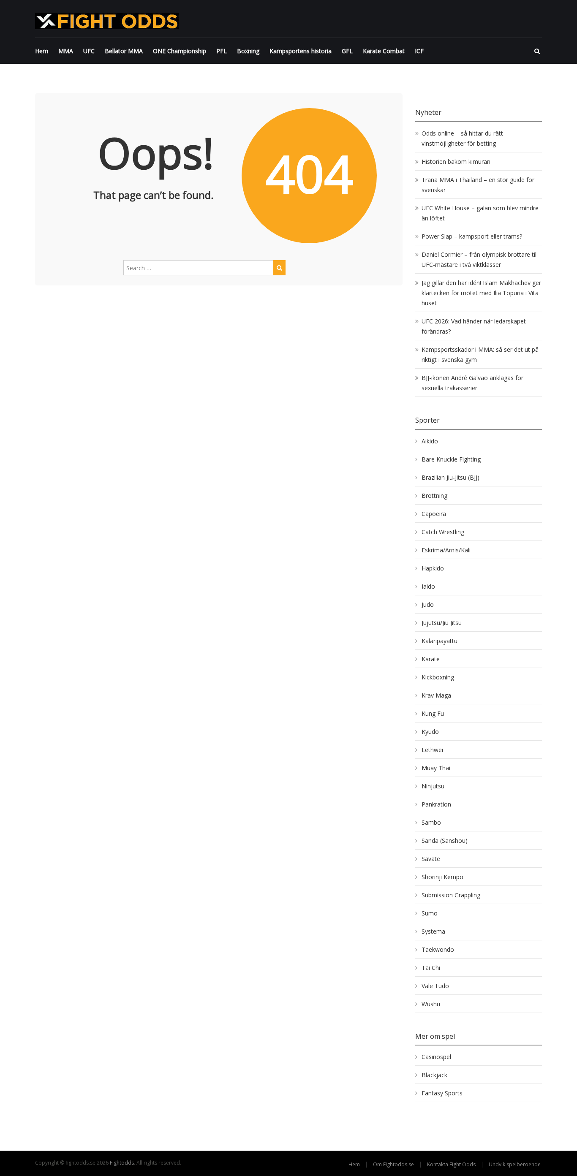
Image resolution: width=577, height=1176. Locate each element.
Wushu (431, 1004)
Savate (431, 859)
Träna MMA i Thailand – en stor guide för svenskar (478, 185)
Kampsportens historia (300, 51)
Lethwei (432, 750)
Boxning (248, 51)
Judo (428, 604)
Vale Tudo (435, 986)
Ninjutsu (433, 786)
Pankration (436, 804)
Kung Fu (433, 713)
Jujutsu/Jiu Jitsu (442, 623)
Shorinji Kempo (442, 877)
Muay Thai (436, 768)
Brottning (434, 496)
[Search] (279, 267)
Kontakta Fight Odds (451, 1164)
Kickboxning (438, 677)
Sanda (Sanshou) (445, 841)
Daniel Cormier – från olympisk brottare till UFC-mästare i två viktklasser (480, 259)
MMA (65, 51)
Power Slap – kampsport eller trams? (472, 236)
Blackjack (434, 1075)
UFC (89, 51)
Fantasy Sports (442, 1093)
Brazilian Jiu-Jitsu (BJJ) (450, 477)
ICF (419, 51)
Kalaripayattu (439, 641)
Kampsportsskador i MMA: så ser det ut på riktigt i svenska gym (480, 354)
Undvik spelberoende (515, 1164)
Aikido (430, 441)
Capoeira (434, 514)
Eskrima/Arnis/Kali (446, 550)
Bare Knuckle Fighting (451, 459)
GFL (347, 51)
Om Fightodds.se (393, 1164)
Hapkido (433, 568)
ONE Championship (179, 51)
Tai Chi (431, 968)
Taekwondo (438, 949)
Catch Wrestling (443, 532)
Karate (431, 659)
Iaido (428, 586)
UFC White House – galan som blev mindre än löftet (480, 213)
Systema (433, 931)
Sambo (431, 822)
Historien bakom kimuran (456, 162)
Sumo (430, 913)
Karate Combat (384, 51)
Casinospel (436, 1057)
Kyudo (430, 732)
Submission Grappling (451, 895)
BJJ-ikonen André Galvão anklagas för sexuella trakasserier (472, 383)
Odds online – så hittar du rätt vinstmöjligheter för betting (462, 138)
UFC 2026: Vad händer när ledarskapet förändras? (474, 326)
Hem (41, 51)
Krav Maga (436, 695)
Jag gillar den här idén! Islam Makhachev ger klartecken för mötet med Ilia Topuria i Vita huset (481, 293)
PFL (221, 51)
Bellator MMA (124, 51)
